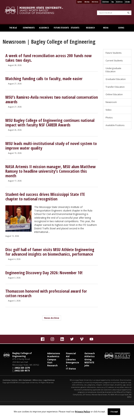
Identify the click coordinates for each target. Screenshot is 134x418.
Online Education (114, 94)
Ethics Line (37, 380)
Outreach (89, 353)
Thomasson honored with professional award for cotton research (46, 293)
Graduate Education (116, 79)
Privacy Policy (82, 411)
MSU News (95, 2)
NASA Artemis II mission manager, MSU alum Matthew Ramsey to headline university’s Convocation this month (50, 171)
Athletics (89, 356)
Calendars (127, 2)
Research (52, 365)
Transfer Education (115, 86)
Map (112, 2)
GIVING (121, 27)
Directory (86, 2)
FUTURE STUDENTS (60, 27)
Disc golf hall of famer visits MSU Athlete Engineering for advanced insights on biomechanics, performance (49, 252)
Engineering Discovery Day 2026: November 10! (44, 272)
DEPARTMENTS (29, 27)
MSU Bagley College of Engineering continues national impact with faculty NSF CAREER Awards (49, 122)
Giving (87, 359)
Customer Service (10, 380)
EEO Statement (25, 380)
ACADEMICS (44, 27)
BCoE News (119, 2)
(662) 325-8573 (22, 370)
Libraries (71, 359)
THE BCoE (13, 27)
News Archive (51, 317)
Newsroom (111, 102)
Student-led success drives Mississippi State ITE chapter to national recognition (45, 196)
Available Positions (115, 125)
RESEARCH (90, 27)
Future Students (113, 52)
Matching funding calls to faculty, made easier (44, 78)
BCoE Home (105, 2)
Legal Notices (49, 380)
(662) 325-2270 (22, 367)
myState (79, 2)
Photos (109, 117)
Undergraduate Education (113, 70)
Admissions (53, 353)
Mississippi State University (11, 12)
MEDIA (105, 27)
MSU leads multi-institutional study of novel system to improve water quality (51, 146)
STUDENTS (74, 27)
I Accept (114, 411)
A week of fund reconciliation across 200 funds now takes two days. (48, 58)
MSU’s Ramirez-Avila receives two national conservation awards (51, 99)
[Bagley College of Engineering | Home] (33, 10)
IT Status (71, 368)
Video (108, 109)
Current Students (114, 60)
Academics (53, 356)
